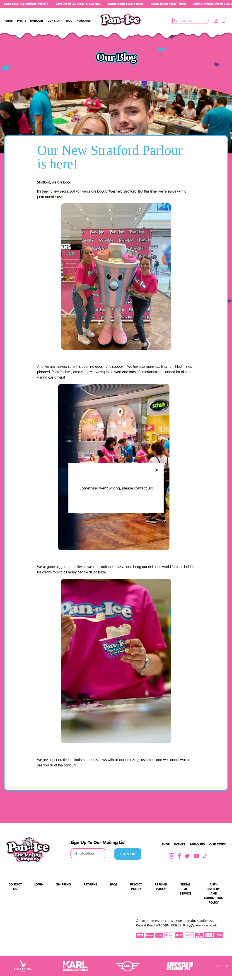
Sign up (127, 854)
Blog (69, 20)
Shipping (63, 884)
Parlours (37, 20)
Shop (9, 20)
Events (21, 20)
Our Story (55, 20)
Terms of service (185, 889)
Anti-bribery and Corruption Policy (213, 893)
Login (39, 884)
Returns (90, 884)
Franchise (84, 20)
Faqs (113, 884)
